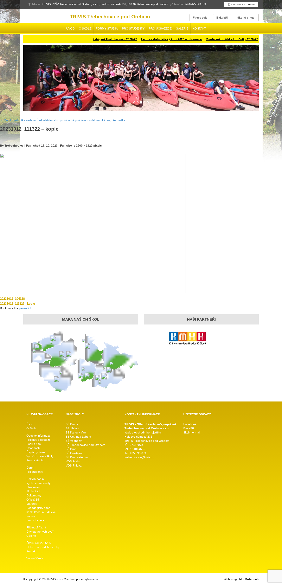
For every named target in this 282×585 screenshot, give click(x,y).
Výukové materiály (38, 483)
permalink (25, 308)
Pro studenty (133, 28)
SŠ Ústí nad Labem (78, 436)
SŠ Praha (72, 424)
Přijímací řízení (36, 527)
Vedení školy (34, 558)
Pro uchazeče (160, 28)
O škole (85, 28)
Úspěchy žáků (35, 452)
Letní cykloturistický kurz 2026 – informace (152, 39)
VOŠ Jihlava (74, 465)
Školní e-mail (246, 17)
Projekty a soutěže (38, 440)
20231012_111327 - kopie (17, 303)
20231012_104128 (12, 298)
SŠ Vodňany (74, 441)
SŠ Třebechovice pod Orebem (85, 445)
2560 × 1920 (84, 145)
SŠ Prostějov (74, 453)
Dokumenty (33, 495)
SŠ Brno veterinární (78, 457)
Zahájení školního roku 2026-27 (95, 39)
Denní (30, 467)
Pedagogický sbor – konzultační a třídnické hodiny (41, 512)
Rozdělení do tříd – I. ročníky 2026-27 (212, 39)
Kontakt (199, 28)
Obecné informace (38, 435)
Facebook (200, 17)
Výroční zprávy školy (39, 456)
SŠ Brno (71, 449)
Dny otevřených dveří (40, 531)
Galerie (182, 28)
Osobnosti (33, 448)
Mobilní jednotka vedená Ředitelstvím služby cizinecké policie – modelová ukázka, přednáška (62, 120)
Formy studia (107, 28)
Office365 (32, 499)
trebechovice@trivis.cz (139, 457)
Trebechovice (14, 145)
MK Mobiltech (249, 579)
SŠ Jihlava (72, 428)
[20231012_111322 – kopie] (93, 223)
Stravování (33, 487)
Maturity (31, 504)
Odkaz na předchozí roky (42, 547)
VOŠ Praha (73, 461)
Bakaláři (222, 17)
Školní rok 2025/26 (38, 543)
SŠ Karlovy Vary (76, 432)
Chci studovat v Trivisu (243, 4)
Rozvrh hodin (35, 479)
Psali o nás (33, 444)
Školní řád (33, 491)
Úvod (70, 28)
